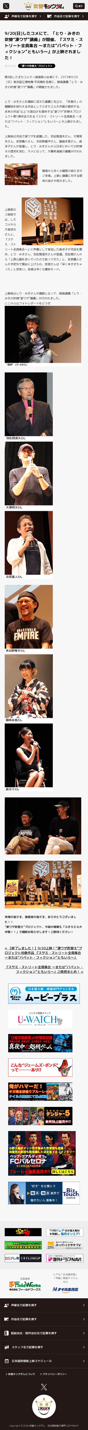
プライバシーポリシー (55, 1374)
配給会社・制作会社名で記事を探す (34, 1333)
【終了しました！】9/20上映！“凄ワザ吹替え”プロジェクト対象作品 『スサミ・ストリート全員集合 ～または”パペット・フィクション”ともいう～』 (43, 953)
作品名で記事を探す (67, 16)
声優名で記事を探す (24, 16)
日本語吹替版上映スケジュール (32, 1361)
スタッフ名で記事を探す (27, 1347)
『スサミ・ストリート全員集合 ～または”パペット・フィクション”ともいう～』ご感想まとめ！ (44, 969)
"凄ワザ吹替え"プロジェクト (37, 66)
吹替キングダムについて (21, 1374)
